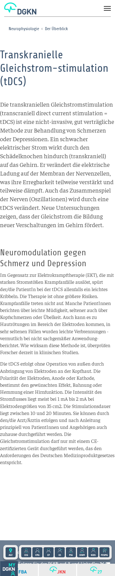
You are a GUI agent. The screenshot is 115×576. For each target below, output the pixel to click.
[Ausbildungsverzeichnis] (11, 552)
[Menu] (107, 8)
